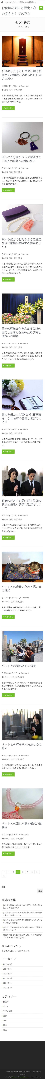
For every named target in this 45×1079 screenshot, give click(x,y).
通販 (5, 1030)
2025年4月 (7, 983)
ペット (7, 601)
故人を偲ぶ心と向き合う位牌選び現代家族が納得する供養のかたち (21, 243)
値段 (11, 90)
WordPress (14, 1077)
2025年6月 (7, 973)
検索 (3, 887)
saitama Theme (24, 1077)
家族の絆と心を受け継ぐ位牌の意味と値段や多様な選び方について (21, 504)
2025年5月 (7, 978)
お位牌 (6, 1002)
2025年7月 (7, 969)
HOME (20, 27)
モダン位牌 (7, 1011)
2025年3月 (7, 987)
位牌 (6, 90)
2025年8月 (7, 964)
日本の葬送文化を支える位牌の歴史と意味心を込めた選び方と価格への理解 (21, 332)
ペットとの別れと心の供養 (19, 665)
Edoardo (24, 86)
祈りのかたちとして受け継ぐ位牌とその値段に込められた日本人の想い (22, 74)
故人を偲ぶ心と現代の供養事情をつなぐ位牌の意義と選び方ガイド (21, 418)
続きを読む (8, 108)
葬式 (15, 90)
